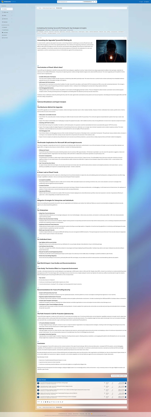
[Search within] (93, 1)
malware (87, 31)
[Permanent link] (72, 40)
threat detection (121, 31)
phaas (105, 31)
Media (5, 15)
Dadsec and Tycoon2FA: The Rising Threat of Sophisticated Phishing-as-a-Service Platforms (58, 393)
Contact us (70, 413)
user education (44, 33)
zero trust (58, 33)
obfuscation (101, 31)
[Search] (95, 1)
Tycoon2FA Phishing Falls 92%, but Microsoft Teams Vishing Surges (54, 382)
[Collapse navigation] (11, 6)
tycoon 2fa (39, 33)
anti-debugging (40, 31)
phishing (108, 31)
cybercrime (46, 31)
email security (68, 31)
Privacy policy (82, 413)
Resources (6, 18)
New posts (5, 27)
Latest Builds (5, 32)
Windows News (53, 383)
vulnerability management (52, 33)
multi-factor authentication (93, 31)
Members (5, 22)
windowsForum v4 (62, 413)
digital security (62, 31)
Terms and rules (76, 413)
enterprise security (74, 31)
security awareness (114, 31)
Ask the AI (5, 35)
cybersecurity (51, 31)
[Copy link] (126, 38)
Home (89, 413)
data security (57, 31)
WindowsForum (41, 30)
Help (86, 413)
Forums (5, 9)
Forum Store (5, 37)
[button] (12, 12)
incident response (81, 31)
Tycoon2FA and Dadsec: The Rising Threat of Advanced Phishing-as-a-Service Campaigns (58, 396)
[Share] (124, 38)
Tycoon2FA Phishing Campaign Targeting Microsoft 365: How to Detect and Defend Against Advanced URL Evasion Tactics (65, 389)
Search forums (5, 29)
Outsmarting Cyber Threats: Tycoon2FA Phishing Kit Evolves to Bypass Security (56, 386)
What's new (6, 12)
